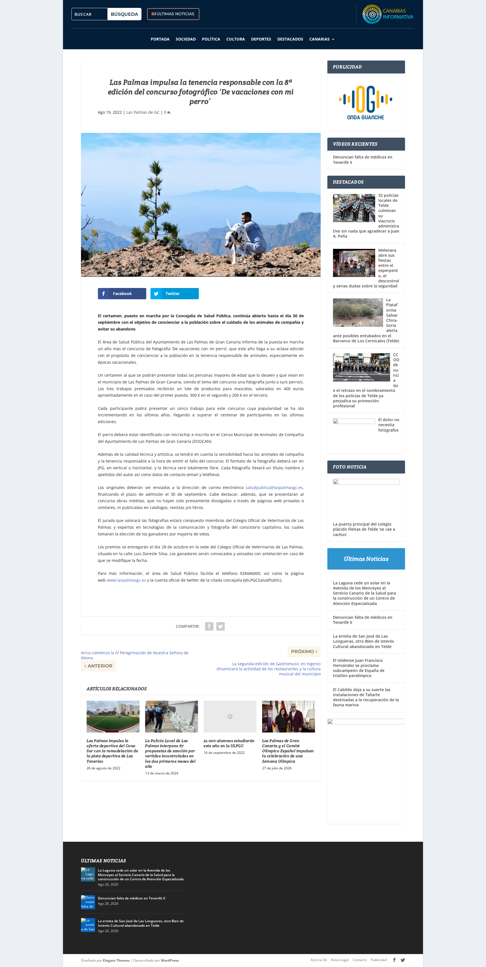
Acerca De (319, 959)
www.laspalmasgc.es (126, 580)
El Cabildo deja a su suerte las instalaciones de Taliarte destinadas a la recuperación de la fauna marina (366, 697)
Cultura (235, 39)
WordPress (170, 960)
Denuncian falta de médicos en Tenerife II (362, 160)
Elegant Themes (116, 960)
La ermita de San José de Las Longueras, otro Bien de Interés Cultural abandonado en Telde (363, 641)
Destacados (290, 39)
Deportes (261, 39)
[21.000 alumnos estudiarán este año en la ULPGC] (230, 716)
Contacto (360, 959)
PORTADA (160, 39)
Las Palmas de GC (142, 112)
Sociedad (186, 39)
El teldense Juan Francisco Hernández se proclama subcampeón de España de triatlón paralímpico (358, 668)
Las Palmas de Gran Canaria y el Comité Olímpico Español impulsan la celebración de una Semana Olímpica (288, 751)
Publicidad (379, 959)
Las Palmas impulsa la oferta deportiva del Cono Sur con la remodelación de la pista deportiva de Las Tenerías (112, 751)
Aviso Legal (340, 959)
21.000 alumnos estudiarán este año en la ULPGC (229, 743)
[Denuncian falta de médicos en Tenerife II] (88, 902)
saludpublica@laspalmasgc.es (274, 487)
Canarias (319, 39)
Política (211, 39)
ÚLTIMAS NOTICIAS (175, 13)
